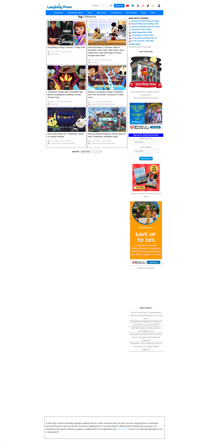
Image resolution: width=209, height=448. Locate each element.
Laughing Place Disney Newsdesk (103, 104)
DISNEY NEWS (134, 44)
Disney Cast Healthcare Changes (145, 21)
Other (89, 13)
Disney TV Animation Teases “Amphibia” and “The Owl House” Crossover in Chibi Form (105, 94)
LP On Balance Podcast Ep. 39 (144, 38)
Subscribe (119, 6)
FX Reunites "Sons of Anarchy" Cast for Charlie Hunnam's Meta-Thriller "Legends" (146, 346)
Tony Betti (94, 62)
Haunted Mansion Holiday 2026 (144, 24)
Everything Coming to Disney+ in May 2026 (66, 47)
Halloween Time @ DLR (141, 29)
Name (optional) (146, 138)
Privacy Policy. (122, 429)
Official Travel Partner (146, 268)
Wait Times (101, 13)
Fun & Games (131, 13)
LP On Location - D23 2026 (142, 41)
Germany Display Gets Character (145, 26)
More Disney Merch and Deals (146, 98)
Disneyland (58, 13)
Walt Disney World (75, 13)
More (153, 13)
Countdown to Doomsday (142, 35)
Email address (146, 147)
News (143, 13)
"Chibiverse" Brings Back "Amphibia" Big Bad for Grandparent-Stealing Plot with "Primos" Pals (64, 94)
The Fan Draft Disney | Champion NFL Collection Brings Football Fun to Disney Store (146, 315)
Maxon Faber (55, 54)
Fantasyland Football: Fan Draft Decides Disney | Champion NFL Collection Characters (146, 337)
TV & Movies (116, 13)
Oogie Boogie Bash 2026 (141, 32)
